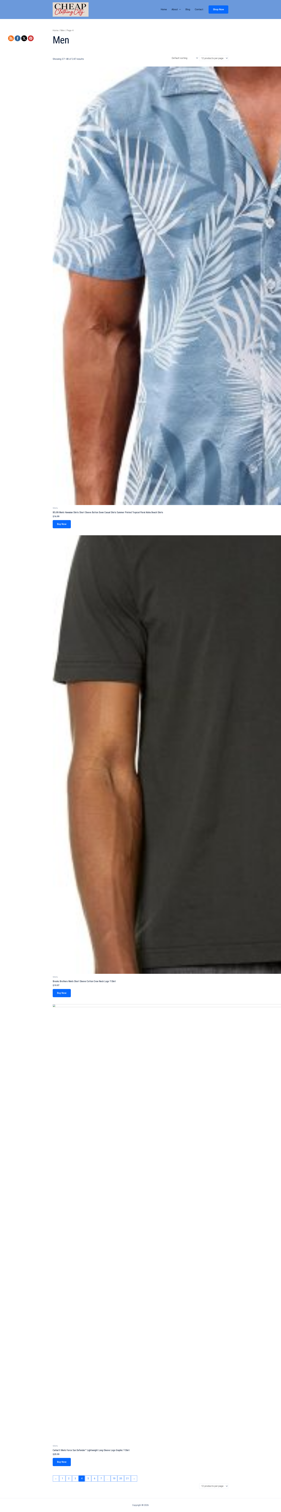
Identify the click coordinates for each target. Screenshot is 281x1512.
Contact (199, 9)
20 (120, 1478)
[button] (179, 9)
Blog (187, 9)
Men (63, 30)
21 (127, 1478)
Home (164, 9)
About (175, 9)
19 (114, 1478)
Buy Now (61, 524)
